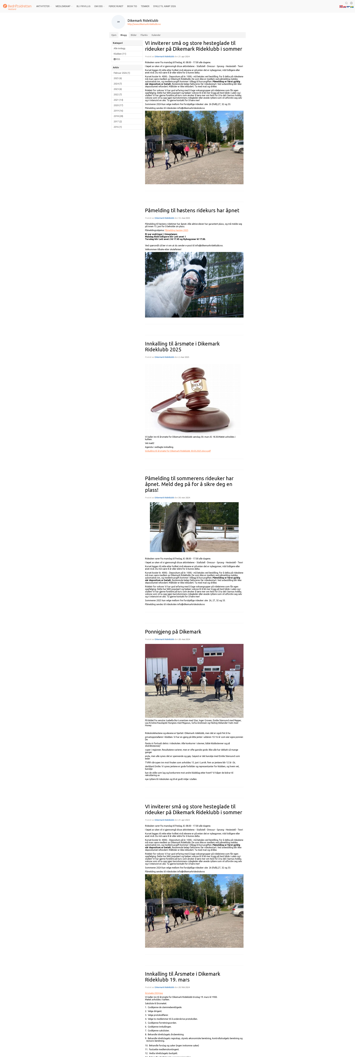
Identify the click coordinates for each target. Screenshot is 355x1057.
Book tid (132, 6)
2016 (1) (118, 127)
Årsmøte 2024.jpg (154, 993)
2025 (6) (118, 78)
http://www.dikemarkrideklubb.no (144, 24)
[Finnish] (348, 6)
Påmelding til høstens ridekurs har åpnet (192, 210)
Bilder (134, 35)
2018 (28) (118, 116)
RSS (118, 59)
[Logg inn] (351, 3)
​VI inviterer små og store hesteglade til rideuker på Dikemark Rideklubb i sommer (193, 46)
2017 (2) (118, 121)
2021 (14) (118, 100)
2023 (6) (118, 89)
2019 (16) (118, 110)
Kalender (156, 35)
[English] (345, 6)
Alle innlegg (119, 48)
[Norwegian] (341, 6)
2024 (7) (118, 83)
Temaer (145, 6)
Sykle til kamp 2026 (164, 6)
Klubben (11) (120, 54)
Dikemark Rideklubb (164, 56)
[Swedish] (352, 6)
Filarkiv (144, 35)
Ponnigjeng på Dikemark (173, 631)
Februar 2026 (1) (122, 73)
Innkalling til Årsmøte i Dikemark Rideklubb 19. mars (182, 976)
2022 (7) (118, 94)
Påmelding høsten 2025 (176, 230)
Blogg (124, 35)
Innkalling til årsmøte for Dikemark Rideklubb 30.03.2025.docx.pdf (178, 451)
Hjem (113, 35)
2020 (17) (118, 105)
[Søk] (346, 3)
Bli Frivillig (83, 6)
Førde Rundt (116, 6)
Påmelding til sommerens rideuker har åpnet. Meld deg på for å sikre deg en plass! (189, 484)
